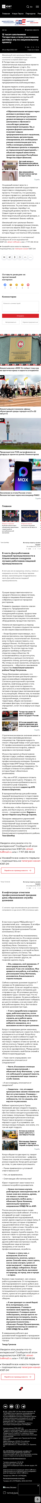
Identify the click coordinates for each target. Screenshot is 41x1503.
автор (4, 30)
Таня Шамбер (5, 542)
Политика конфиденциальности (14, 1458)
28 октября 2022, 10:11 (9, 50)
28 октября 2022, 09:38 (33, 886)
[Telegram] (9, 257)
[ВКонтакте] (4, 257)
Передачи (31, 13)
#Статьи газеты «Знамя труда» (31, 544)
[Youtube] (11, 1406)
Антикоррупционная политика (13, 1478)
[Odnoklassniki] (17, 1406)
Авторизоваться (10, 322)
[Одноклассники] (15, 257)
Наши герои (17, 13)
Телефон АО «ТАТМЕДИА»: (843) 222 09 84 (17, 1481)
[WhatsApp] (20, 257)
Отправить (20, 316)
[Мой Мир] (25, 257)
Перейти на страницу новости (16, 870)
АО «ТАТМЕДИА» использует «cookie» (16, 1451)
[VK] (5, 1406)
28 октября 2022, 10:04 (33, 546)
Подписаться (29, 1492)
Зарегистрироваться (30, 322)
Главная (6, 13)
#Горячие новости (32, 30)
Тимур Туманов (5, 882)
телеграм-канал (21, 249)
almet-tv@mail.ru (14, 242)
